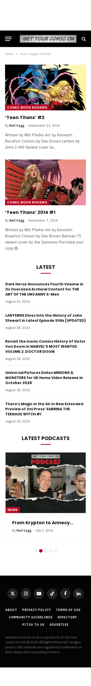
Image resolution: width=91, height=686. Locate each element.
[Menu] (8, 39)
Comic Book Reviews (27, 107)
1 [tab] (36, 551)
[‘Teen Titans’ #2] (45, 87)
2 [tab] (40, 551)
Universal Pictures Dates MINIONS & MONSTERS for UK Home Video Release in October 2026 (44, 377)
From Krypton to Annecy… (43, 522)
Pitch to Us (33, 624)
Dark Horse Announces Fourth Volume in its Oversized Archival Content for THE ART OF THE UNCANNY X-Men (44, 289)
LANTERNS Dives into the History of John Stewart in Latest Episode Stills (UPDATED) (45, 318)
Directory (67, 617)
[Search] (83, 39)
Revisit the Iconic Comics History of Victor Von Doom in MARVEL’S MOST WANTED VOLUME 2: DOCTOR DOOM (45, 346)
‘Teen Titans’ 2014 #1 (30, 212)
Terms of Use (68, 610)
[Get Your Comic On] (48, 39)
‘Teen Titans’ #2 (24, 117)
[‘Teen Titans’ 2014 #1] (45, 182)
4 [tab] (50, 551)
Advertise (59, 624)
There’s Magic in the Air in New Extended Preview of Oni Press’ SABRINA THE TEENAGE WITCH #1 (44, 409)
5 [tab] (55, 551)
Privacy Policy (36, 610)
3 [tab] (45, 551)
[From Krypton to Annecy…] (46, 483)
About (11, 610)
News (13, 509)
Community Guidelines (31, 617)
